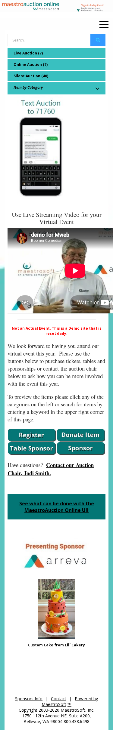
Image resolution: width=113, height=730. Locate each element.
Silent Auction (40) (31, 76)
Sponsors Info (28, 698)
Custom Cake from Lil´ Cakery (56, 645)
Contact (58, 698)
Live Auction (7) (28, 53)
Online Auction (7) (31, 64)
